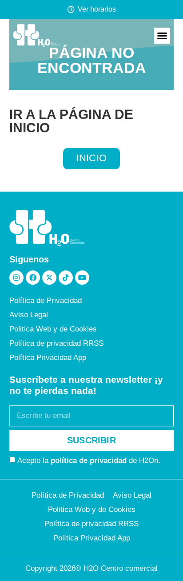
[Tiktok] (66, 277)
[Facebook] (33, 277)
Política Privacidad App (47, 357)
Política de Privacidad (45, 300)
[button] (162, 36)
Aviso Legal (28, 315)
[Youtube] (82, 277)
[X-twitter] (49, 277)
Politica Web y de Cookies (53, 329)
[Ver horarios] (71, 9)
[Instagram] (16, 277)
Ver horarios (97, 9)
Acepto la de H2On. (88, 460)
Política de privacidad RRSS (56, 343)
